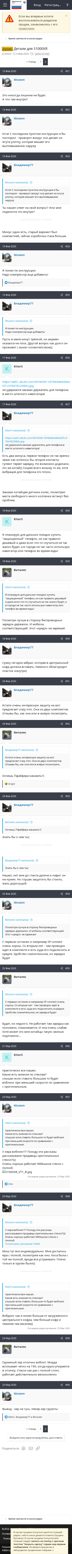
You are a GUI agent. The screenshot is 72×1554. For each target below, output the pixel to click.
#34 (67, 893)
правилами (27, 28)
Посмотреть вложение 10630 (22, 1244)
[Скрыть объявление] (66, 16)
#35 (67, 968)
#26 (67, 357)
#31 (67, 681)
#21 (67, 71)
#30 (67, 638)
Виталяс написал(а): (17, 822)
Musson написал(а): (16, 182)
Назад (32, 61)
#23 (67, 156)
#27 (67, 404)
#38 (67, 1196)
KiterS (8, 53)
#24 (67, 246)
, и (25, 1417)
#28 (67, 510)
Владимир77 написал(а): (19, 750)
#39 (67, 1338)
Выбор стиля (9, 1529)
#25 (67, 295)
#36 (67, 1046)
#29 (67, 561)
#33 (67, 796)
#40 (67, 1384)
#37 (67, 1097)
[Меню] (5, 5)
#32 (67, 723)
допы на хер (42, 53)
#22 (67, 109)
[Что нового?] (67, 5)
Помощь (8, 1538)
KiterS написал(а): (15, 430)
